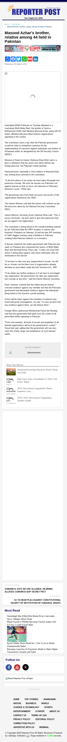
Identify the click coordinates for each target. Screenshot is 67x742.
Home (7, 24)
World (45, 703)
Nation (17, 703)
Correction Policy (24, 723)
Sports (48, 707)
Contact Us (19, 715)
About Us (54, 711)
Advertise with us (23, 727)
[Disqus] (33, 454)
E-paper (40, 711)
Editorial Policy (45, 719)
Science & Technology (26, 707)
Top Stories (16, 24)
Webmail (44, 727)
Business (31, 703)
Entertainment (22, 711)
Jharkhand (49, 699)
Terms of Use (39, 715)
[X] (25, 667)
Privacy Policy (22, 719)
